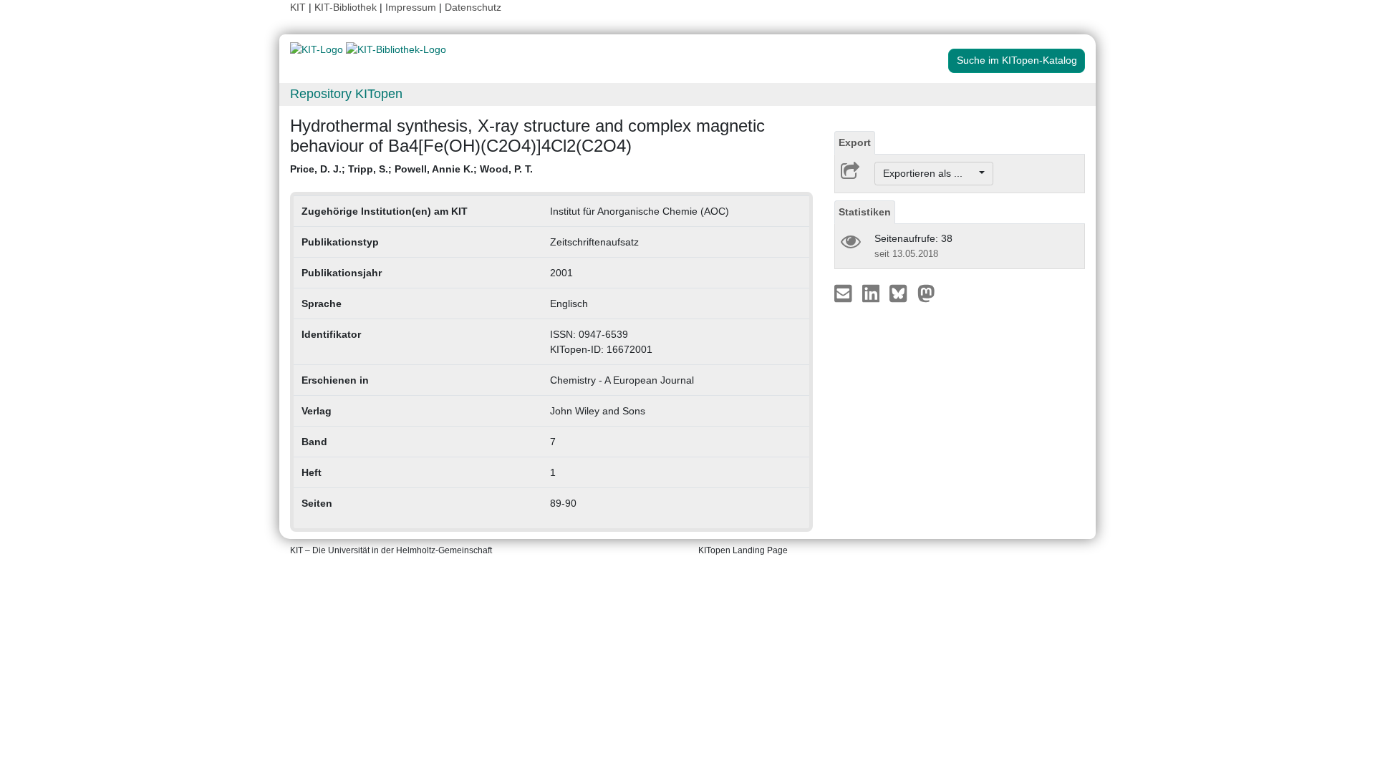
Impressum (410, 7)
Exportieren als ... (930, 173)
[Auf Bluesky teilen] (902, 292)
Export (855, 142)
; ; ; (411, 169)
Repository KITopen (346, 94)
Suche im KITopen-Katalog (1017, 60)
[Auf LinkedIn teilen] (872, 292)
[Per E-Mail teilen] (844, 292)
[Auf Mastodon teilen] (926, 292)
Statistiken (865, 212)
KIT (298, 7)
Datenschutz (473, 7)
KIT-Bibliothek (347, 7)
